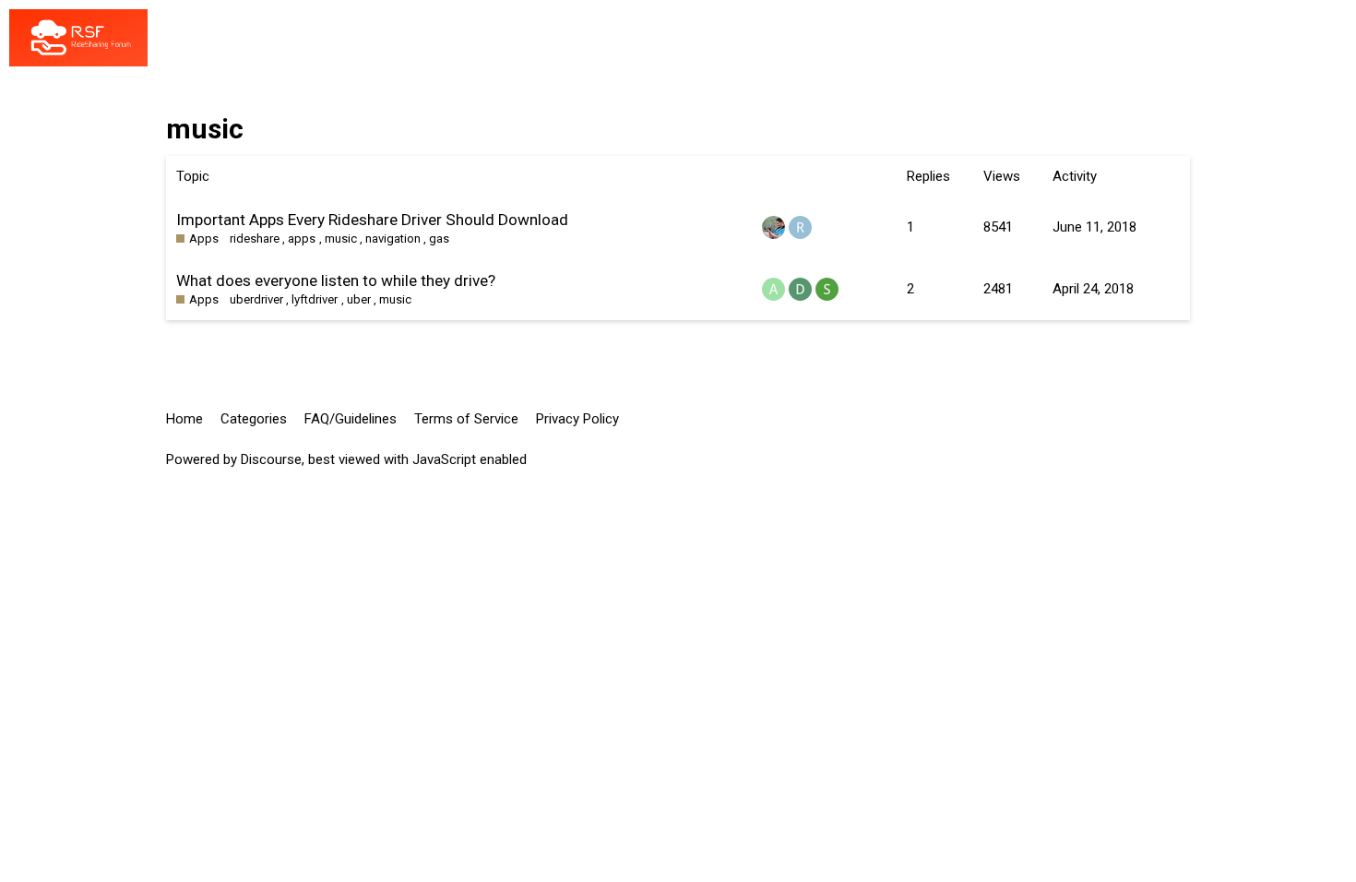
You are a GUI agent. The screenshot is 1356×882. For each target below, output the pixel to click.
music (341, 238)
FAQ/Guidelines (350, 419)
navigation (393, 238)
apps (301, 238)
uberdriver (256, 299)
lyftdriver (314, 299)
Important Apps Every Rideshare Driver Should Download (372, 219)
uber (359, 299)
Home (184, 419)
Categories (253, 419)
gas (439, 238)
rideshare (255, 238)
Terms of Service (466, 419)
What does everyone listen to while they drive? (335, 280)
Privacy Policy (577, 419)
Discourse (271, 459)
